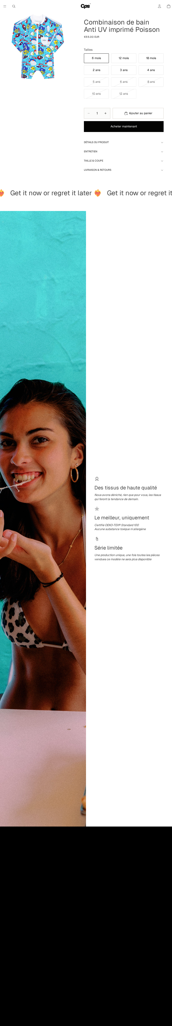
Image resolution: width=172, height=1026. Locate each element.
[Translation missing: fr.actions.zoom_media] (38, 47)
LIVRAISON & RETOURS (97, 170)
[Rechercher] (13, 6)
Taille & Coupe (93, 160)
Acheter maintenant (124, 126)
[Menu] (5, 6)
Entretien (90, 151)
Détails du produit (96, 142)
